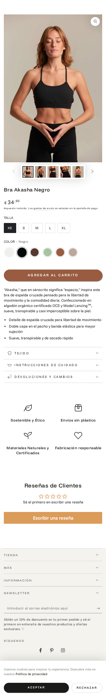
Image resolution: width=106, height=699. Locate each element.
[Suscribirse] (99, 608)
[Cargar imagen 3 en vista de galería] (52, 171)
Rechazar (87, 688)
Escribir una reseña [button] (53, 518)
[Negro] (21, 252)
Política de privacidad (31, 674)
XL (66, 229)
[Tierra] (34, 252)
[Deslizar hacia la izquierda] (13, 171)
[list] (53, 431)
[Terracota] (60, 252)
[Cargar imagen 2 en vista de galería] (40, 171)
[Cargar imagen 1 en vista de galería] (27, 171)
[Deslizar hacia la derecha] (92, 171)
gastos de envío (44, 208)
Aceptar (36, 687)
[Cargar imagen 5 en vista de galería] (77, 171)
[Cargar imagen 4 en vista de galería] (65, 171)
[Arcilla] (72, 252)
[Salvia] (47, 252)
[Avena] (9, 252)
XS (12, 229)
